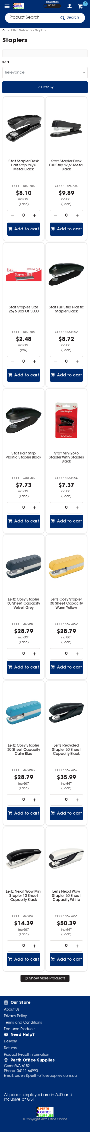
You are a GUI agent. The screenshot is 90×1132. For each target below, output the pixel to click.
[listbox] (45, 72)
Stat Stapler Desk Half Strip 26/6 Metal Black (23, 165)
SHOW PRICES (52, 2)
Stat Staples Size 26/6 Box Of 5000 (23, 309)
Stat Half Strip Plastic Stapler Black (23, 455)
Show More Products (47, 978)
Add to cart (26, 229)
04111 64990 (27, 1071)
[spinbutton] (23, 215)
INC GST (51, 6)
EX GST (45, 6)
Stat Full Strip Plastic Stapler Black (66, 309)
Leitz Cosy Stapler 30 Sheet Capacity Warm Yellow (66, 604)
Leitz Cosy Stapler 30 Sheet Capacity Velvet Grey (23, 604)
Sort (5, 62)
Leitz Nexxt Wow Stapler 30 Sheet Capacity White (66, 896)
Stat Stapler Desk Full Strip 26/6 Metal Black (66, 165)
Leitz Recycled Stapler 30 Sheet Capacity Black (66, 750)
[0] (81, 8)
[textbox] (30, 18)
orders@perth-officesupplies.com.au (46, 1076)
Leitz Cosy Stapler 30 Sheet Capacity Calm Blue (23, 750)
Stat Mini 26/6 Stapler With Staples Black (66, 457)
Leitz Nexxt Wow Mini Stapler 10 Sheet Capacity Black (23, 896)
